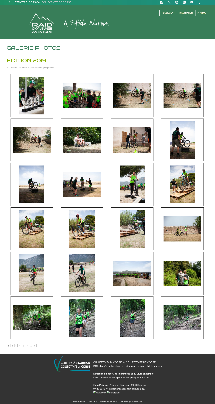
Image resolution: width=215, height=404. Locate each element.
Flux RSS (93, 401)
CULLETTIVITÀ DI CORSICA (40, 2)
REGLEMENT (168, 13)
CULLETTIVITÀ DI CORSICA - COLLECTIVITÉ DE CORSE (124, 362)
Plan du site (79, 401)
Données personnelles (130, 401)
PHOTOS (202, 13)
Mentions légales (108, 401)
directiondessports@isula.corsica (127, 388)
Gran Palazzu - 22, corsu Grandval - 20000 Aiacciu (119, 385)
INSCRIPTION (186, 13)
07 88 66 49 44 (100, 388)
